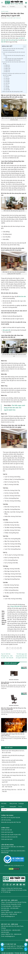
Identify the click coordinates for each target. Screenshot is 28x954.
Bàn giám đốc (7, 330)
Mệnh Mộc (7, 66)
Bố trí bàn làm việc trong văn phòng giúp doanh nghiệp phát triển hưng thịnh (14, 59)
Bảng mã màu (13, 803)
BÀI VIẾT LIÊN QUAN (11, 663)
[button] (2, 2)
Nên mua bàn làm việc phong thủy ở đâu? (13, 91)
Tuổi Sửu (7, 78)
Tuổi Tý (7, 76)
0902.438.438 (13, 914)
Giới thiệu (3, 803)
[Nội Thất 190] (14, 2)
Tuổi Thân (7, 89)
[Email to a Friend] (15, 648)
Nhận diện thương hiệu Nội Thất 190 (11, 822)
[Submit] (25, 6)
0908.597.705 (9, 934)
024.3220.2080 (5, 910)
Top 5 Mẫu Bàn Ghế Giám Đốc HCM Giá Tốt (13, 772)
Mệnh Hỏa (7, 70)
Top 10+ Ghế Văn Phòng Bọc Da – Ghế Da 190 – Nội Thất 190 (7, 655)
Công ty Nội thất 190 (16, 606)
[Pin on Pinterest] (18, 648)
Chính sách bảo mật (6, 829)
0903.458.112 (17, 912)
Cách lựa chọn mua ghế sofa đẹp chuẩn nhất (14, 765)
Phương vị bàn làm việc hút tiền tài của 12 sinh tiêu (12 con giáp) (14, 74)
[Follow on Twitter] (14, 884)
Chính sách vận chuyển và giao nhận (11, 834)
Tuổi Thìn (7, 83)
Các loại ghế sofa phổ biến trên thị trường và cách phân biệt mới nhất (14, 768)
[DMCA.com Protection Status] (14, 868)
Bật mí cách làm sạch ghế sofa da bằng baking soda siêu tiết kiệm (12, 761)
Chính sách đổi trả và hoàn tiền (9, 837)
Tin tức (20, 806)
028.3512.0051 (21, 850)
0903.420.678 (4, 848)
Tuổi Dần (7, 80)
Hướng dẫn (13, 806)
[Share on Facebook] (10, 648)
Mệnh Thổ (7, 71)
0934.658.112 (4, 914)
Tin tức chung (4, 11)
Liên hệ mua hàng (6, 820)
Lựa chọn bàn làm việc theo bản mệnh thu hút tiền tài (14, 62)
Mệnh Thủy (7, 68)
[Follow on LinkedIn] (20, 884)
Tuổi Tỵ (7, 84)
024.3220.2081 (14, 908)
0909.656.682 (4, 852)
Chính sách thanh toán (7, 832)
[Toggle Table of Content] (23, 46)
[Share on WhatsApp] (7, 648)
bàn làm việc (22, 296)
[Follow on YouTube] (24, 884)
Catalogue (21, 803)
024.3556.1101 (16, 906)
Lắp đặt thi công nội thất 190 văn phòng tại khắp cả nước (13, 756)
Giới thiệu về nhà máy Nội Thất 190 (10, 817)
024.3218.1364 (5, 908)
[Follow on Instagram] (7, 884)
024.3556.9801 (20, 846)
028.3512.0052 (5, 932)
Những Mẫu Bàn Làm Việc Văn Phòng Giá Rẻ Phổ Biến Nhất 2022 (13, 683)
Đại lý (2, 806)
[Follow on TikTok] (10, 884)
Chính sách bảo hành (6, 839)
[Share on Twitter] (12, 648)
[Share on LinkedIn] (20, 648)
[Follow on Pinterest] (17, 884)
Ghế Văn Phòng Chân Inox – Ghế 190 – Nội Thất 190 (13, 790)
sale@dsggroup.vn (10, 916)
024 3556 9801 (9, 953)
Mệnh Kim (7, 65)
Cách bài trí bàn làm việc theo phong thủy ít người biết (13, 781)
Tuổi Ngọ (7, 86)
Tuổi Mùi (7, 88)
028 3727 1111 (23, 953)
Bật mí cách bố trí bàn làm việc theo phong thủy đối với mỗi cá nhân (13, 49)
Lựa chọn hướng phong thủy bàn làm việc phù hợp (14, 53)
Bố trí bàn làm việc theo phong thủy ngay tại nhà (15, 56)
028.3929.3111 (7, 930)
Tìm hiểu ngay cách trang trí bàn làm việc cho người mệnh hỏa (14, 408)
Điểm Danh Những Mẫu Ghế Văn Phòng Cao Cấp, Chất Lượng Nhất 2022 (13, 709)
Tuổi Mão (7, 81)
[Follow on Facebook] (4, 884)
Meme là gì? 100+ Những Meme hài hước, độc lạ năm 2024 (13, 751)
